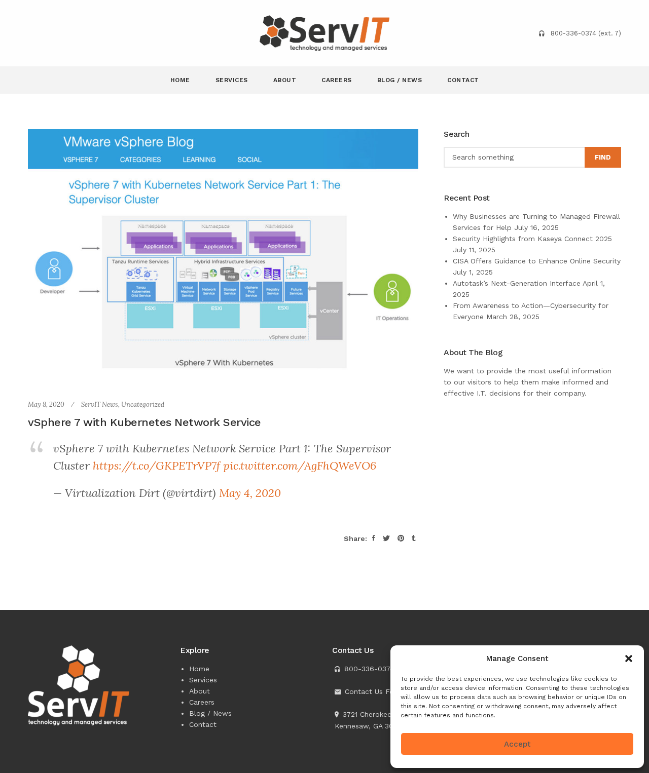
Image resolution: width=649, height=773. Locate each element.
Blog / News (399, 80)
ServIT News (99, 404)
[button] (629, 658)
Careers (336, 80)
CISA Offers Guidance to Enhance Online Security (537, 261)
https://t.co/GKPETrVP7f (156, 465)
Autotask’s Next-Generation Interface (517, 283)
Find (603, 157)
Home (180, 80)
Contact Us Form (374, 691)
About (285, 80)
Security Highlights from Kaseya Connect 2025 (532, 239)
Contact (463, 80)
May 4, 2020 (250, 493)
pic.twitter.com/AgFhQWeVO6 (299, 465)
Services (231, 80)
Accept (517, 744)
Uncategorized (142, 404)
